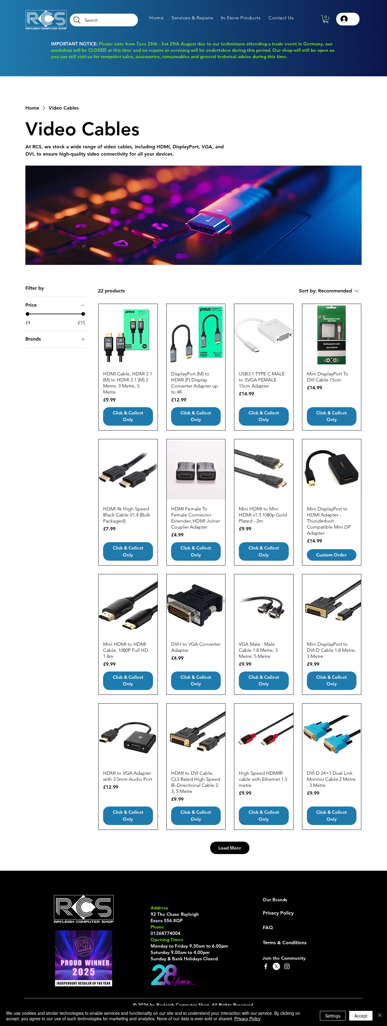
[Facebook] (265, 966)
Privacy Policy (247, 1018)
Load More (229, 848)
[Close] (379, 1015)
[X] (276, 966)
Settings (332, 1016)
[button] (192, 17)
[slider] (27, 314)
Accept (360, 1016)
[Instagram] (287, 966)
